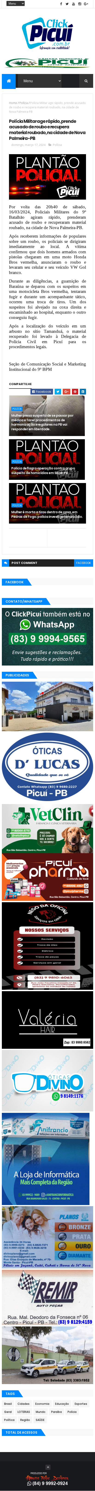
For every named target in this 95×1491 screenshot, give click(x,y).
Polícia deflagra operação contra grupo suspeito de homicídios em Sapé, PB (43, 470)
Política (9, 1420)
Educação (62, 1404)
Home (13, 103)
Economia (42, 1404)
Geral (8, 1412)
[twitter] (67, 4)
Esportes (81, 1404)
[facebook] (61, 4)
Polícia (23, 103)
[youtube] (73, 4)
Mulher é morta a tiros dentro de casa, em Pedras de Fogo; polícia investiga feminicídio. (47, 514)
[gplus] (86, 4)
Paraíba (56, 1412)
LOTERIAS (24, 1412)
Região (25, 1420)
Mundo (40, 1412)
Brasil (8, 1404)
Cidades (24, 1404)
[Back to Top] (47, 1467)
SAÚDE (40, 1420)
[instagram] (79, 4)
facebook (83, 563)
